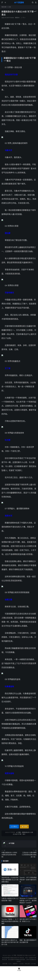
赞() (23, 17)
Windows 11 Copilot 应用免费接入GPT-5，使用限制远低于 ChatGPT (28, 900)
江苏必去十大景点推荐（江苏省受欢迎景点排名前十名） (28, 855)
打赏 (24, 826)
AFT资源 (11, 843)
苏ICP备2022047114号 (28, 955)
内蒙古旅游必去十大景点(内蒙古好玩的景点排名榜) (9, 855)
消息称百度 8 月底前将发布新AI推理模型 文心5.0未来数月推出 (10, 880)
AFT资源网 (19, 2)
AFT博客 (18, 832)
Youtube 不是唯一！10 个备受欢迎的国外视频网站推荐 (10, 921)
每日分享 (4, 7)
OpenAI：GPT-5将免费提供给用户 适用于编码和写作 (28, 880)
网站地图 (19, 955)
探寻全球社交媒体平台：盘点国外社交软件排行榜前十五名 (10, 942)
